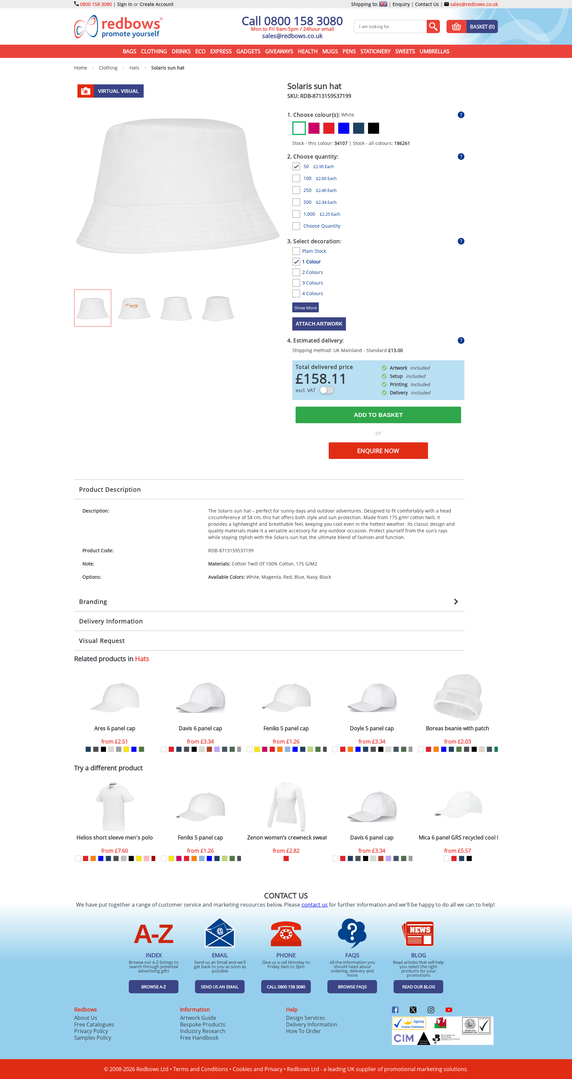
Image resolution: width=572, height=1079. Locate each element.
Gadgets (248, 51)
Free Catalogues (94, 1024)
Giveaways (279, 51)
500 (320, 202)
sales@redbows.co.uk (473, 4)
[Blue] (344, 128)
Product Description (110, 489)
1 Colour (311, 261)
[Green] (497, 749)
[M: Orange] (93, 858)
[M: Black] (131, 858)
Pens (349, 51)
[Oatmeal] (111, 749)
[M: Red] (85, 858)
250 (320, 190)
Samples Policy (92, 1037)
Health (308, 51)
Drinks (181, 51)
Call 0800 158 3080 (292, 20)
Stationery (375, 51)
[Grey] (118, 749)
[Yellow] (126, 749)
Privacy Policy (91, 1031)
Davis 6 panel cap (200, 728)
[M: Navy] (108, 858)
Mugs (330, 51)
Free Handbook (199, 1037)
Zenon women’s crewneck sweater (287, 837)
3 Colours (312, 283)
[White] (299, 128)
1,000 (322, 214)
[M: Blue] (101, 858)
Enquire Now (378, 451)
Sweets (405, 51)
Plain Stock (314, 251)
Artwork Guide (198, 1017)
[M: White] (78, 858)
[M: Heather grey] (123, 858)
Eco (200, 51)
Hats (142, 658)
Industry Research (202, 1031)
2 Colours (312, 272)
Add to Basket (378, 415)
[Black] (373, 128)
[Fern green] (141, 749)
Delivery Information (111, 621)
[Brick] (209, 749)
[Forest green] (232, 749)
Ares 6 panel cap (114, 728)
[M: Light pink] (146, 858)
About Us (85, 1017)
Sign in (124, 4)
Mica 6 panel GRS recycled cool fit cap (458, 837)
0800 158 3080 (96, 4)
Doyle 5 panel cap (372, 728)
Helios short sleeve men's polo (114, 837)
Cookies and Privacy (257, 1069)
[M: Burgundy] (154, 858)
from (114, 741)
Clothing (154, 51)
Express (221, 51)
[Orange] (280, 749)
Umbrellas (435, 51)
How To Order (303, 1031)
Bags (129, 51)
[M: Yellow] (139, 858)
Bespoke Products (202, 1024)
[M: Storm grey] (116, 858)
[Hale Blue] (224, 749)
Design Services (305, 1017)
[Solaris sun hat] (178, 185)
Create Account (156, 4)
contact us (315, 904)
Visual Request (102, 641)
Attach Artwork (319, 324)
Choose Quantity (322, 226)
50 (319, 166)
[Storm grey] (96, 749)
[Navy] (358, 128)
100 (320, 178)
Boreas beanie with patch (457, 728)
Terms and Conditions (200, 1069)
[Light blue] (287, 749)
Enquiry (401, 4)
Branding (93, 602)
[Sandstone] (482, 749)
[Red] (329, 128)
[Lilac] (217, 749)
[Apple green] (310, 749)
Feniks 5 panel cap (286, 728)
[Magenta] (314, 128)
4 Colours (312, 293)
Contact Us (427, 4)
